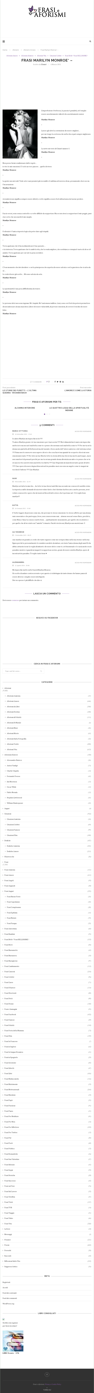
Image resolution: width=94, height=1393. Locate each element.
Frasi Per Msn (47, 1122)
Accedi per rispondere (83, 431)
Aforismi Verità (49, 744)
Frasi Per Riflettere (47, 1127)
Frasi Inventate (47, 1063)
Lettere (47, 1229)
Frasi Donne (47, 1004)
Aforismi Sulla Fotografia (49, 739)
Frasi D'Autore (47, 987)
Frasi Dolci (47, 998)
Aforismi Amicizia (49, 696)
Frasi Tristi (47, 1202)
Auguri (47, 808)
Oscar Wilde (49, 787)
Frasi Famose (47, 1020)
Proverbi (47, 1250)
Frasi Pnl (47, 1138)
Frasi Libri (47, 1073)
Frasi (6, 862)
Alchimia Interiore (25, 408)
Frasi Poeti (47, 1143)
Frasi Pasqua (49, 923)
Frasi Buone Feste (49, 896)
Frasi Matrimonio (47, 1084)
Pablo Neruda (49, 792)
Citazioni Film (49, 835)
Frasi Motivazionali (47, 1089)
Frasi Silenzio (47, 1164)
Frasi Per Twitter (47, 1132)
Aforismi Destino (49, 712)
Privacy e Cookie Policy (53, 1384)
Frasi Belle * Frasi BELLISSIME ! (76, 56)
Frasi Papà (47, 1100)
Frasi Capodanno (49, 902)
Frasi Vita (47, 1223)
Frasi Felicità (47, 1025)
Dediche (47, 840)
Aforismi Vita (41, 56)
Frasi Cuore (47, 982)
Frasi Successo (47, 1181)
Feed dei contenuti (10, 1293)
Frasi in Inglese (47, 1046)
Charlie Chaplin (49, 771)
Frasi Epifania (49, 912)
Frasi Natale (49, 918)
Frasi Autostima (47, 928)
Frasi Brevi (47, 945)
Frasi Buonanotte (47, 950)
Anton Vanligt (49, 765)
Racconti (47, 1256)
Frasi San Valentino (47, 1159)
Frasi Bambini (47, 934)
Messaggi (47, 1234)
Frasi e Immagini (47, 1009)
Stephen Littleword (49, 797)
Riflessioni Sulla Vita (47, 1261)
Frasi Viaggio (47, 1213)
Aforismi (15, 50)
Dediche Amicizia (49, 846)
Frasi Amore (47, 875)
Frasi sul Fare (47, 1186)
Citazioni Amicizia (49, 819)
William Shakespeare (49, 803)
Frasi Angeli (47, 880)
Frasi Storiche (47, 1175)
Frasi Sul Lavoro (47, 1191)
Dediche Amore (49, 851)
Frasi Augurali (47, 886)
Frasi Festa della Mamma (47, 1030)
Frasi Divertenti (47, 993)
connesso (15, 600)
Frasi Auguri (47, 891)
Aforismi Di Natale (49, 722)
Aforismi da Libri (49, 706)
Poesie (47, 1245)
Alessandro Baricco (49, 760)
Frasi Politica (47, 1148)
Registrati (6, 1282)
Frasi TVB (47, 1207)
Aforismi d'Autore (27, 56)
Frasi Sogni (47, 1170)
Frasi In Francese (47, 1041)
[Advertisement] (47, 26)
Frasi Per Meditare (47, 1116)
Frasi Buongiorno (47, 961)
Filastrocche (47, 856)
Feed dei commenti (10, 1298)
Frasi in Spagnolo (47, 1057)
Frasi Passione (47, 1105)
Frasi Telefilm (47, 1197)
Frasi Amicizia (47, 870)
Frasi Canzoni (47, 971)
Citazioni (47, 814)
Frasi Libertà (47, 1068)
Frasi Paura (47, 1111)
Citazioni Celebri (55, 56)
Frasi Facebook (47, 1014)
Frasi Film (47, 1036)
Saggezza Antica (47, 1266)
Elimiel (44, 64)
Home (5, 50)
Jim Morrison (49, 781)
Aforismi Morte (49, 733)
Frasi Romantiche (47, 1154)
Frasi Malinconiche (47, 1079)
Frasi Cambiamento (47, 966)
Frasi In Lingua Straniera (47, 1052)
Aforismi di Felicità (49, 717)
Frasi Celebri (47, 977)
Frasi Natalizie (47, 1095)
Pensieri (47, 1240)
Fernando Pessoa (49, 776)
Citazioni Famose (49, 830)
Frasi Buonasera (47, 955)
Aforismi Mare (49, 728)
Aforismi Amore (29, 50)
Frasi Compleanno (49, 907)
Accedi (5, 1287)
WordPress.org (8, 1303)
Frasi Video (47, 1218)
